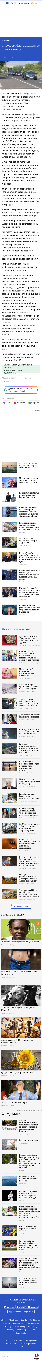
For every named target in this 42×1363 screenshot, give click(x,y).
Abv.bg (4, 1320)
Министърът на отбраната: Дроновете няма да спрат (29, 781)
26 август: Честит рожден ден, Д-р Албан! (20, 941)
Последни (24, 3)
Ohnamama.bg (19, 1327)
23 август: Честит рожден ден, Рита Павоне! (18, 1008)
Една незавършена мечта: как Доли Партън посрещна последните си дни (28, 1194)
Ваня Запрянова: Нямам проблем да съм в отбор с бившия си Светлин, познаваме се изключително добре (29, 1211)
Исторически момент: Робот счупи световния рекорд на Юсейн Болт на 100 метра (29, 574)
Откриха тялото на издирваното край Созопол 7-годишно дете (28, 1281)
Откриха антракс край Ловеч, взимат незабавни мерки (28, 686)
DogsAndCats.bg (19, 1323)
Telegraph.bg (21, 1333)
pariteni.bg (22, 532)
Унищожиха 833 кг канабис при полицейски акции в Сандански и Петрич (29, 893)
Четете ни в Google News (23, 1312)
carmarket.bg (23, 545)
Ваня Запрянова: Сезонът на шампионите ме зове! (29, 796)
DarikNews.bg (35, 1320)
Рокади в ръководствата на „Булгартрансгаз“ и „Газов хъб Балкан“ (28, 877)
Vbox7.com (13, 1320)
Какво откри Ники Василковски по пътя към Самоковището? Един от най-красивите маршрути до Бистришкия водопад (29, 1161)
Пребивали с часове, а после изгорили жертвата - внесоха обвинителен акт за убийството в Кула (29, 511)
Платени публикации (29, 1344)
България (6, 41)
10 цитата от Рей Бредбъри (14, 1102)
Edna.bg (31, 1330)
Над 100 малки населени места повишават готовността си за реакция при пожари (29, 655)
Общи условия (31, 1341)
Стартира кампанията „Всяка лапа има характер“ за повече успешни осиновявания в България (28, 1125)
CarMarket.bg (33, 1323)
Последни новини (16, 629)
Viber (8, 403)
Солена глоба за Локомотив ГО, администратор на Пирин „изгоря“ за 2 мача (28, 1245)
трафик (24, 378)
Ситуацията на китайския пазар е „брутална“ (28, 540)
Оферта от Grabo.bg (25, 678)
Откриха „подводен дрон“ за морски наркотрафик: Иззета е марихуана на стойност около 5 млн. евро (29, 1263)
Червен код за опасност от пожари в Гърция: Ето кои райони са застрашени (29, 843)
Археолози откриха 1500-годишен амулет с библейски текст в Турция (29, 639)
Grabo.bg (10, 1330)
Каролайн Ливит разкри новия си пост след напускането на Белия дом (29, 608)
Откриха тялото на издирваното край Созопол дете (28, 465)
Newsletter (21, 403)
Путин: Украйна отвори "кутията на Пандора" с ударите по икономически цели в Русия (29, 557)
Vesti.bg (11, 3)
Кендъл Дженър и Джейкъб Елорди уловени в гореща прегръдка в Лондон (28, 811)
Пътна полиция (9, 378)
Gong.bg (24, 1320)
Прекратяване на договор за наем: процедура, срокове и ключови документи (29, 526)
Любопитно (23, 645)
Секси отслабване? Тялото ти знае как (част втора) (19, 972)
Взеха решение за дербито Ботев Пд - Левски (28, 1228)
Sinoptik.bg (32, 1327)
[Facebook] (21, 1349)
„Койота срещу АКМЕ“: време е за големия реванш (17, 1041)
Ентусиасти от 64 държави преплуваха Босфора (29, 1178)
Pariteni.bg (21, 1330)
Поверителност (11, 1344)
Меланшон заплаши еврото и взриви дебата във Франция (28, 480)
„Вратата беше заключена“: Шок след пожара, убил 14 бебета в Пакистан (29, 702)
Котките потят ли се (28, 1140)
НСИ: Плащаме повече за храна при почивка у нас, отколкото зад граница (29, 765)
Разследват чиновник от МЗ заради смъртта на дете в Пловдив (29, 731)
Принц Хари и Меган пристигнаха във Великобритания (29, 495)
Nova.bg (6, 1323)
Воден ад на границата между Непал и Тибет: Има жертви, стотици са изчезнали (28, 748)
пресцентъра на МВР (12, 109)
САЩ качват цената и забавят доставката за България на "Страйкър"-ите (29, 827)
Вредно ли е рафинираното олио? (17, 1072)
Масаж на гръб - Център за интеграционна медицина (26, 672)
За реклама (18, 1341)
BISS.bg (8, 1327)
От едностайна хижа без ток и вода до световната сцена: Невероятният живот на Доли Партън (29, 861)
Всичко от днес (21, 906)
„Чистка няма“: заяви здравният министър (29, 715)
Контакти (21, 1347)
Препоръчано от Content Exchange (28, 1110)
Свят (21, 708)
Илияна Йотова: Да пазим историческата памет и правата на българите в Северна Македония (29, 592)
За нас (7, 1341)
